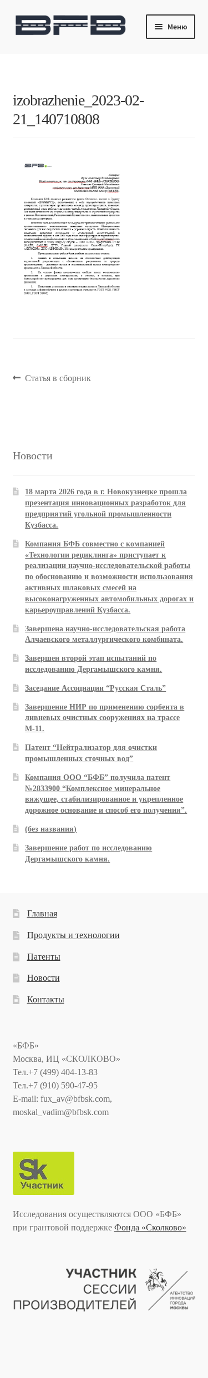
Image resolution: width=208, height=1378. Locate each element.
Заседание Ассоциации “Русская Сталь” (95, 688)
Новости (43, 977)
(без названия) (51, 829)
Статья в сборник (57, 379)
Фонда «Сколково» (150, 1227)
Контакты (45, 999)
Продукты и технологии (73, 935)
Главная (42, 913)
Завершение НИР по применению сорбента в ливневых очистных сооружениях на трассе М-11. (104, 718)
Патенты (43, 956)
